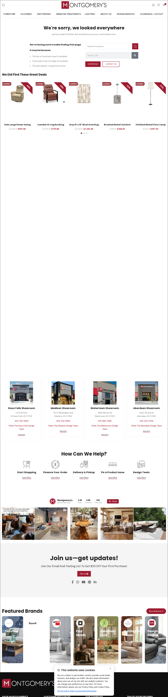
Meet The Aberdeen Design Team (146, 425)
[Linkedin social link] (95, 582)
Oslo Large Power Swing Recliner (17, 126)
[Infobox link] (12, 639)
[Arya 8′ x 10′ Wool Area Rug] (84, 93)
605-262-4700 (146, 421)
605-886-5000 (105, 421)
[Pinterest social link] (89, 582)
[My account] (153, 5)
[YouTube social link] (83, 582)
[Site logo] (84, 4)
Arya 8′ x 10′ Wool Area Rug (84, 124)
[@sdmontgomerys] (52, 501)
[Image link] (28, 683)
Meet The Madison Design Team (63, 425)
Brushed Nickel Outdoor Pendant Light (117, 126)
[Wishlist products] (158, 5)
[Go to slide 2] (84, 133)
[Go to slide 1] (81, 133)
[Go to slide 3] (86, 133)
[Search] (3, 5)
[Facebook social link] (72, 582)
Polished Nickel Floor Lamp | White (151, 126)
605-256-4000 (63, 421)
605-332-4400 (21, 421)
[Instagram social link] (77, 582)
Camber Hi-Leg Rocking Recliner (50, 126)
